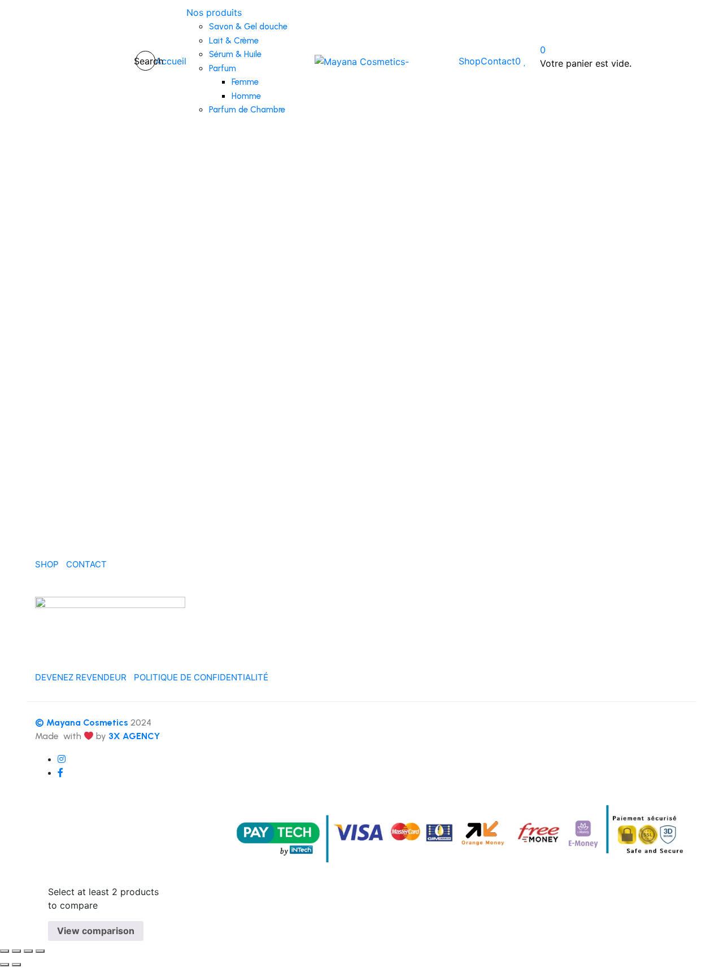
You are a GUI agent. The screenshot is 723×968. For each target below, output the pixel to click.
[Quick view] (30, 362)
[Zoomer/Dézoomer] (4, 951)
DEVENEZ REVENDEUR (81, 677)
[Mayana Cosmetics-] (362, 61)
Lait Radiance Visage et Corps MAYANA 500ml (104, 441)
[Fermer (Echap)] (40, 951)
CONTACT (86, 564)
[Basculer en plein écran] (16, 951)
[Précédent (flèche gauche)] (4, 964)
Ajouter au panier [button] (74, 398)
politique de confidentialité (201, 677)
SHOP (47, 564)
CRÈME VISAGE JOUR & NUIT (447, 226)
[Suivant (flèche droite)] (16, 964)
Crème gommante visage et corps (275, 417)
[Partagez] (28, 951)
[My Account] (118, 61)
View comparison (95, 930)
